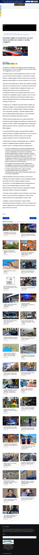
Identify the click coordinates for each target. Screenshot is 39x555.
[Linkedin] (8, 63)
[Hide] (0, 17)
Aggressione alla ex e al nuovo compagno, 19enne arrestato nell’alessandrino (27, 482)
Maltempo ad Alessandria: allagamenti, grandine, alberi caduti (10, 252)
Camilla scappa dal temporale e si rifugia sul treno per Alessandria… (10, 305)
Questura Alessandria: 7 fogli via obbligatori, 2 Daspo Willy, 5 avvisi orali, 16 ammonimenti (10, 391)
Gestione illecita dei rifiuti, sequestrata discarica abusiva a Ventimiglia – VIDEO (10, 482)
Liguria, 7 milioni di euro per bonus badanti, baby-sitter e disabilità (27, 389)
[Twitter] (5, 63)
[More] (16, 63)
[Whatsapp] (10, 63)
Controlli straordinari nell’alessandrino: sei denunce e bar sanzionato (28, 304)
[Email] (11, 63)
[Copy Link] (15, 63)
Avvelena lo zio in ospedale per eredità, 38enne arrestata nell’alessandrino (27, 253)
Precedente (6, 218)
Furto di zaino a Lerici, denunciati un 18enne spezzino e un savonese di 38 (28, 447)
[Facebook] (3, 63)
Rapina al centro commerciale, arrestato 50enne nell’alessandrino (10, 464)
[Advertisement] (19, 17)
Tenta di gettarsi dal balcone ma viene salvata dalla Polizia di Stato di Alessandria (10, 516)
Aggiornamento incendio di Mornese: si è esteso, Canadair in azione (10, 410)
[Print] (13, 63)
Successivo (32, 218)
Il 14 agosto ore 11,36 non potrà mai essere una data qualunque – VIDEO (28, 356)
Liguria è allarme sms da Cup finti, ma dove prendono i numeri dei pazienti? (10, 287)
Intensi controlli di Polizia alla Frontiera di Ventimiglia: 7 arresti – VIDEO (28, 322)
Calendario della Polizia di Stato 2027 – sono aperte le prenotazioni (10, 321)
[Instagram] (6, 63)
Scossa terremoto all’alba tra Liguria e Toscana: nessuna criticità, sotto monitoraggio (10, 354)
